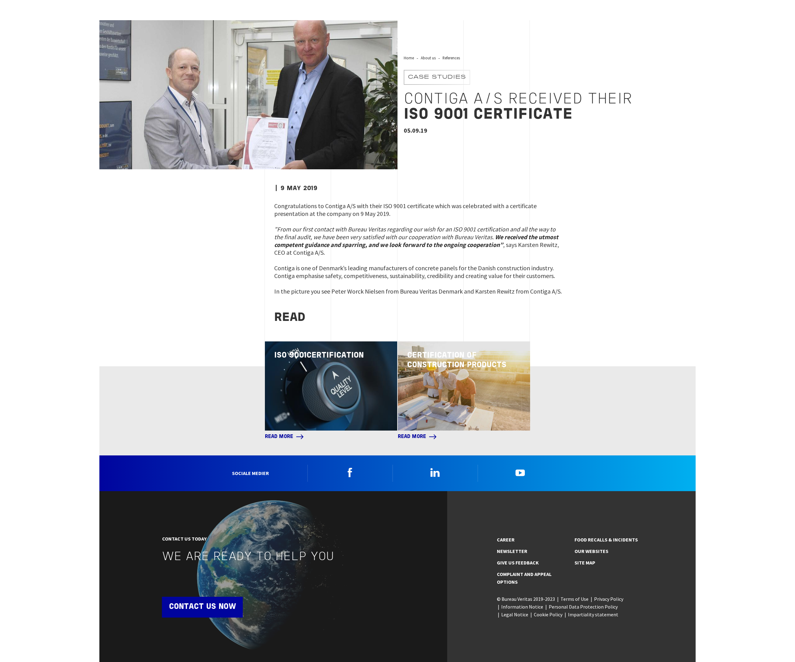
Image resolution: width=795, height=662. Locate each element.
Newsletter (512, 551)
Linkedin (435, 472)
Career (506, 539)
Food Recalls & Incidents (606, 539)
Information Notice (522, 607)
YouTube (520, 472)
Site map (585, 562)
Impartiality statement (593, 614)
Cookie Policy (548, 614)
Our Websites (591, 551)
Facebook (350, 472)
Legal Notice (514, 614)
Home (409, 57)
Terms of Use (574, 599)
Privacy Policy (608, 599)
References (451, 57)
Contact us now (202, 606)
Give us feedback (518, 562)
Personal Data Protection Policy (583, 607)
